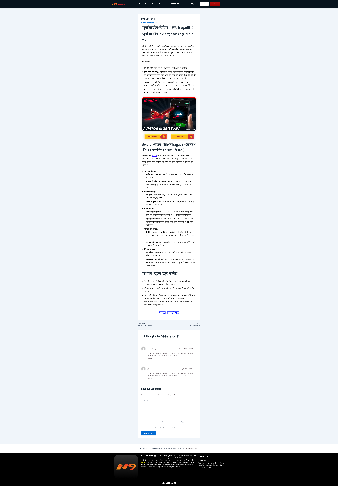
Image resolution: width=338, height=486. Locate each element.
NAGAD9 (144, 462)
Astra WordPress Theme (191, 448)
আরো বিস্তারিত (169, 312)
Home (141, 4)
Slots (160, 4)
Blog (192, 4)
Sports (154, 4)
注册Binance (150, 369)
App (166, 4)
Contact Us (185, 4)
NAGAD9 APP (174, 4)
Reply (150, 359)
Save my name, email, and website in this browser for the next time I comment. (166, 428)
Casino (147, 4)
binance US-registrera (153, 349)
